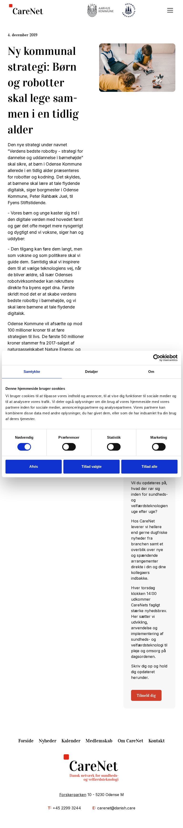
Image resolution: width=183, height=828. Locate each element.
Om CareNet (130, 741)
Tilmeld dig (146, 695)
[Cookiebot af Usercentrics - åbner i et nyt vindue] (157, 357)
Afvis (33, 466)
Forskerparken (72, 794)
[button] (169, 10)
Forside (26, 741)
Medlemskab (99, 741)
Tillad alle (149, 466)
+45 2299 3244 (67, 808)
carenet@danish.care (116, 808)
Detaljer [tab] (91, 372)
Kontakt (156, 741)
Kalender (70, 741)
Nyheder (47, 741)
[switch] (69, 447)
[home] (26, 10)
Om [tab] (151, 372)
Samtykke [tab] (32, 372)
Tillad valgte (91, 466)
